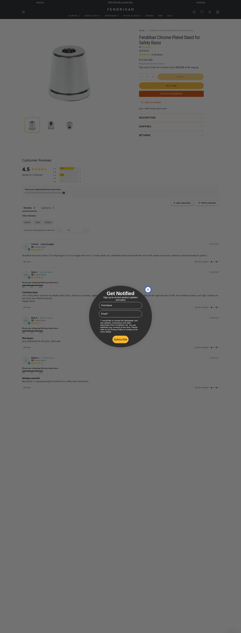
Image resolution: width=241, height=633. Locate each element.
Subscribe (120, 339)
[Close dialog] (148, 289)
